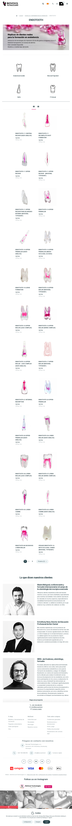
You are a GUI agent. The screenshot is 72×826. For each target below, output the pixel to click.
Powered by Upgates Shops (59, 774)
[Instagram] (30, 761)
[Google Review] (42, 761)
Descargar (31, 724)
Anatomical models (19, 76)
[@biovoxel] (22, 786)
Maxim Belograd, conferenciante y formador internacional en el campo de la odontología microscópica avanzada (52, 587)
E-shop (10, 716)
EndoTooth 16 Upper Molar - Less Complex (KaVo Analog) (23, 364)
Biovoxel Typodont (52, 76)
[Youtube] (36, 761)
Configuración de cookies (45, 774)
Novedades (31, 722)
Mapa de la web (31, 774)
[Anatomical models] (19, 67)
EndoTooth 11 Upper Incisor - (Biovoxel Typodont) (46, 173)
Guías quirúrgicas (13, 726)
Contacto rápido (37, 709)
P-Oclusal (53, 97)
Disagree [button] (38, 822)
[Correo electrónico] (57, 3)
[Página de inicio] (10, 3)
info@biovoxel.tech (36, 707)
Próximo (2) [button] (41, 561)
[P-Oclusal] (53, 89)
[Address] (22, 745)
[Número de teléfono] (53, 3)
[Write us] (49, 753)
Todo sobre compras (53, 716)
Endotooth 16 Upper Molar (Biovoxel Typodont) (46, 290)
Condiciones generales (53, 719)
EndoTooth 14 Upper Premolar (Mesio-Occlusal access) (46, 252)
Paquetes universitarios (15, 724)
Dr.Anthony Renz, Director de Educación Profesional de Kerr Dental (52, 623)
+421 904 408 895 (37, 705)
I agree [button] (46, 822)
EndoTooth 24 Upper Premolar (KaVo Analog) (22, 438)
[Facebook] (24, 761)
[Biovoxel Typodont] (53, 67)
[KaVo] (19, 89)
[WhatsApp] (48, 761)
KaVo (19, 97)
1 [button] (26, 561)
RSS (37, 774)
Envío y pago (50, 726)
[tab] (34, 106)
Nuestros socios (32, 727)
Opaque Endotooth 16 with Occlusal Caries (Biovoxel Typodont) (47, 548)
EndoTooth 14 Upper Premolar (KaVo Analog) (22, 252)
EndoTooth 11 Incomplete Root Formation (45, 135)
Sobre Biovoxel (32, 719)
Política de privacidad (53, 729)
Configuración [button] (27, 822)
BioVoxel (30, 716)
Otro (9, 729)
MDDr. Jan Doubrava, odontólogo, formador (50, 660)
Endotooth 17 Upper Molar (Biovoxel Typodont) (46, 364)
